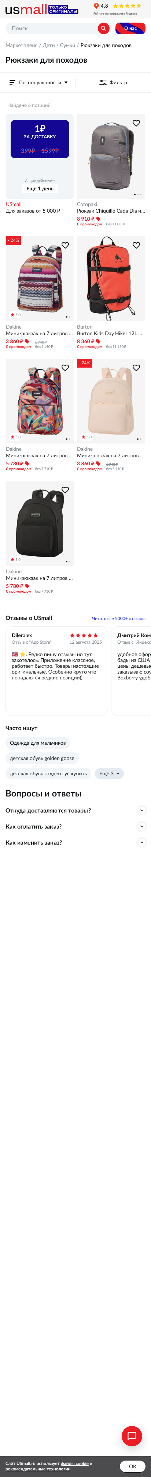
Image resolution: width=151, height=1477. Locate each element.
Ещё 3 (106, 773)
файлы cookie (75, 1463)
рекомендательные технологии (38, 1469)
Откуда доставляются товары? (48, 810)
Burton (85, 327)
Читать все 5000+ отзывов (119, 618)
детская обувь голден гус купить (48, 773)
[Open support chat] (132, 1436)
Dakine (14, 327)
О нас (130, 28)
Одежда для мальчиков (38, 743)
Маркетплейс (21, 45)
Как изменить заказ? (33, 842)
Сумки (68, 45)
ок (132, 1466)
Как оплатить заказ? (33, 826)
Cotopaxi (87, 204)
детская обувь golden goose (42, 758)
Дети (49, 45)
